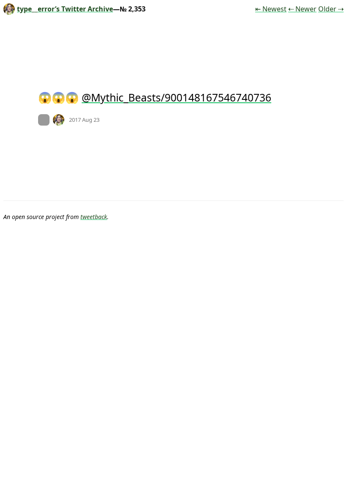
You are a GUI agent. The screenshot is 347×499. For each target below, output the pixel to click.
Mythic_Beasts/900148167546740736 (181, 97)
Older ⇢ (331, 9)
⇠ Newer (302, 9)
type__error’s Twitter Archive (65, 9)
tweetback (93, 217)
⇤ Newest (270, 9)
